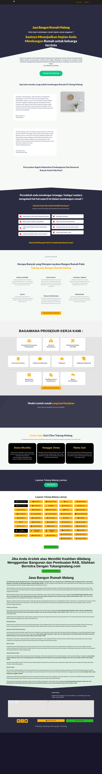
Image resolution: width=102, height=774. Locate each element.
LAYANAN (86, 2)
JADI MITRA (79, 2)
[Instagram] (22, 721)
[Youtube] (26, 721)
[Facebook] (18, 721)
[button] (9, 416)
